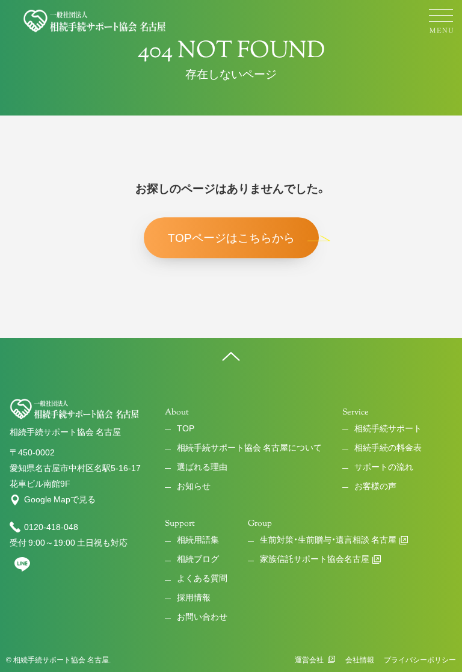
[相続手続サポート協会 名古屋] (95, 21)
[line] (22, 569)
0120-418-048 (51, 527)
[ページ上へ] (231, 356)
